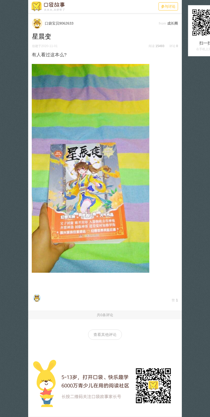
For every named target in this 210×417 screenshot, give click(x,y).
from (162, 23)
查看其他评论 (105, 334)
